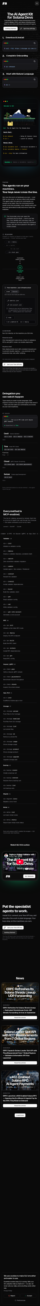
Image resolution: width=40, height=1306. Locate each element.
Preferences (21, 1300)
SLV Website (29, 876)
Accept (29, 1296)
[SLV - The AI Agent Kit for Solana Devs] (8, 876)
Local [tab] (8, 291)
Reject (13, 1296)
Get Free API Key (29, 29)
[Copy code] (34, 43)
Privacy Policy (8, 1291)
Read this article (20, 1018)
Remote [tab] (15, 291)
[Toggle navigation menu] (37, 3)
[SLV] (4, 3)
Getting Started (10, 29)
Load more (20, 1115)
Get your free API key (14, 364)
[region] (20, 130)
